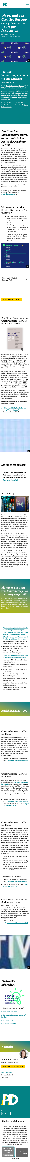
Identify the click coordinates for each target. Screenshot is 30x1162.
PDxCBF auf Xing (8, 1020)
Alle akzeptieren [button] (21, 1152)
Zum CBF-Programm (12, 300)
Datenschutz (15, 1159)
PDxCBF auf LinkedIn (9, 1024)
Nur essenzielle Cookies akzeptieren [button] (8, 1152)
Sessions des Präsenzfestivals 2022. (17, 882)
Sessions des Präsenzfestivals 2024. (17, 761)
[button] (27, 4)
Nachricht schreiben (13, 1066)
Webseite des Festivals (10, 1012)
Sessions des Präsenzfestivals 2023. (17, 801)
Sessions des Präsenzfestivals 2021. (17, 923)
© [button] (21, 1057)
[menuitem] (2, 1113)
